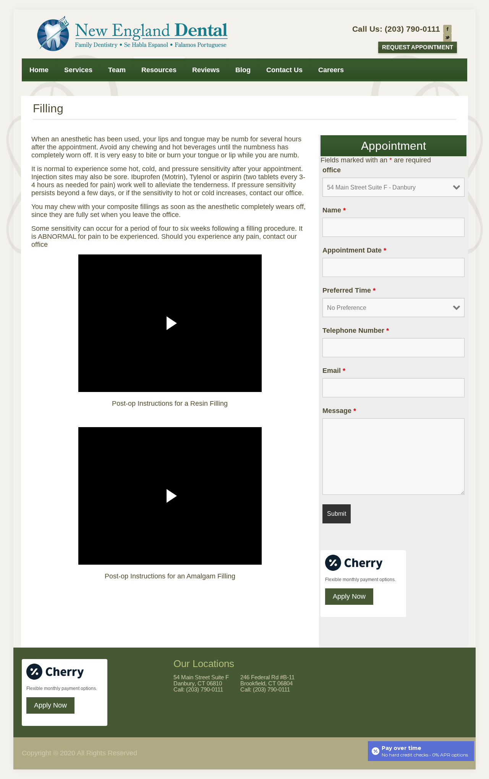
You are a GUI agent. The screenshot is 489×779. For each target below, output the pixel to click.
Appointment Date (354, 250)
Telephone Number (355, 330)
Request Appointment (417, 47)
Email (333, 370)
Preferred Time (349, 290)
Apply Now (349, 596)
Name (334, 210)
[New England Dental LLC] (130, 34)
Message (339, 411)
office (331, 170)
